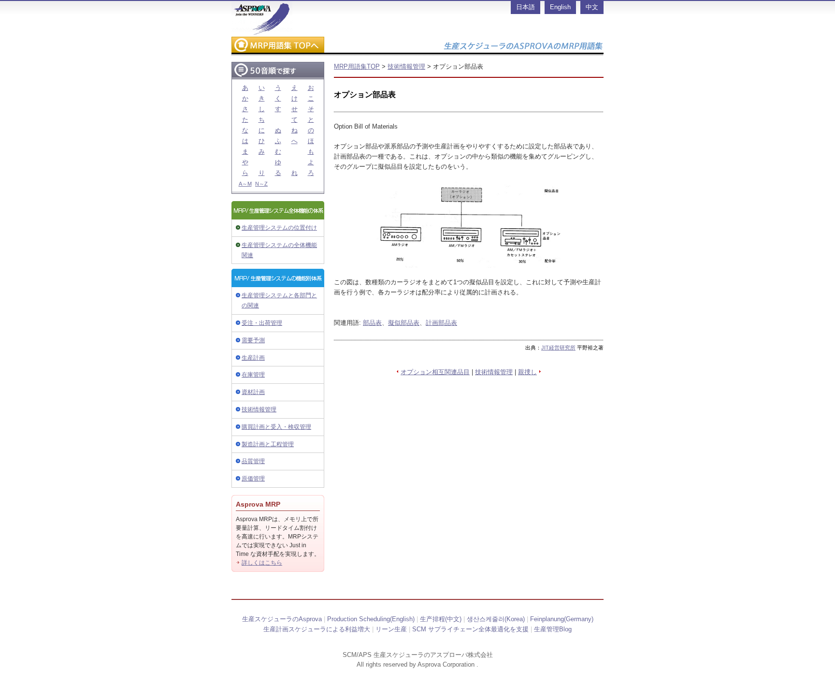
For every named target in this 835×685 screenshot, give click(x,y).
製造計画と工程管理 (268, 444)
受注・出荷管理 (262, 323)
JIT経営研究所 (558, 347)
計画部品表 (441, 322)
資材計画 (253, 392)
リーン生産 (391, 629)
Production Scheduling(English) (371, 619)
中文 (592, 7)
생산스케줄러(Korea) (496, 619)
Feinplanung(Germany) (561, 619)
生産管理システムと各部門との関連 (279, 300)
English (560, 7)
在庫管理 (253, 374)
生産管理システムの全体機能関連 (279, 250)
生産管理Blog (553, 629)
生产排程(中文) (440, 619)
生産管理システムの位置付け (279, 227)
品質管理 (253, 461)
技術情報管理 (259, 409)
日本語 (525, 7)
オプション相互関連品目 (435, 372)
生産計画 (253, 357)
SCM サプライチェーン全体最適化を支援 (470, 629)
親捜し (527, 372)
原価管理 (253, 478)
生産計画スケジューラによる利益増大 (316, 629)
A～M (245, 184)
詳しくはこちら (262, 562)
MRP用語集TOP (357, 66)
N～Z (261, 184)
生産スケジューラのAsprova (282, 619)
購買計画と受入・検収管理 (276, 426)
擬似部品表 (403, 322)
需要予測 (253, 340)
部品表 (372, 322)
